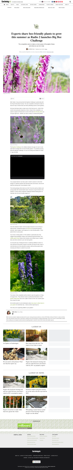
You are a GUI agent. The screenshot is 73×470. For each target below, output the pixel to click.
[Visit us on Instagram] (60, 1)
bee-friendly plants (38, 111)
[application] (27, 167)
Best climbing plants (31, 436)
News (7, 4)
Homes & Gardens (43, 436)
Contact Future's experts (26, 455)
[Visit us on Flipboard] (62, 1)
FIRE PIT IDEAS (62, 7)
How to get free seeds (31, 444)
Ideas (17, 4)
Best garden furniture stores (57, 442)
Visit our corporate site (51, 466)
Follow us (42, 98)
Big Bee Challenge (16, 147)
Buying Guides (33, 4)
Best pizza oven (55, 440)
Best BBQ (54, 436)
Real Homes (42, 438)
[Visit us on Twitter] (54, 1)
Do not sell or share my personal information (39, 457)
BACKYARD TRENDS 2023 (39, 7)
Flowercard (29, 228)
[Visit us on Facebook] (52, 1)
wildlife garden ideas (15, 238)
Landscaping (41, 4)
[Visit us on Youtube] (58, 1)
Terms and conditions (38, 455)
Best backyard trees (31, 442)
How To (12, 4)
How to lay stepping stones (32, 438)
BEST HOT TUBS (51, 7)
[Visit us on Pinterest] (56, 1)
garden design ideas (15, 298)
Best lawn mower (55, 438)
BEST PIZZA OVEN (26, 7)
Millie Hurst (32, 49)
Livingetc (41, 440)
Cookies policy (54, 455)
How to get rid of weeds (32, 440)
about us (17, 455)
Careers (25, 457)
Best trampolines (55, 444)
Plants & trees (50, 4)
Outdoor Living (24, 4)
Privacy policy (47, 455)
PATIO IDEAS (16, 7)
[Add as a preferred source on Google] (36, 462)
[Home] (4, 4)
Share (13, 98)
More (66, 4)
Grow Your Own (59, 4)
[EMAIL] (13, 314)
